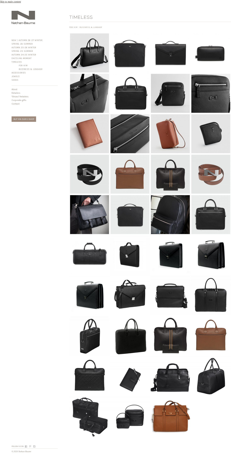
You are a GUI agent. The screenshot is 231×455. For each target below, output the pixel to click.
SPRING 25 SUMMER (22, 51)
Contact (15, 104)
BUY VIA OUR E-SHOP (24, 119)
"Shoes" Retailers (20, 96)
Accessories (19, 73)
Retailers (16, 93)
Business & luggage (31, 69)
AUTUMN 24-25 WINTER (24, 55)
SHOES (15, 80)
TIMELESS (17, 62)
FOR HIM (23, 65)
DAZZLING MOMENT (22, 58)
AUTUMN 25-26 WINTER (24, 47)
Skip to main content (10, 1)
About (14, 89)
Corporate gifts (19, 100)
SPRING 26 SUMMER (22, 44)
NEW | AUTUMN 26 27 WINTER (27, 40)
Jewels (16, 76)
